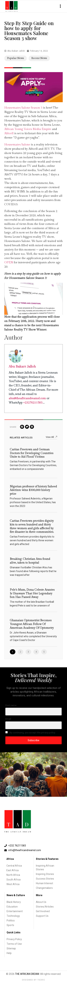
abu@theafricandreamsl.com (27, 398)
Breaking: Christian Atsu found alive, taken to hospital (30, 560)
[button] (60, 6)
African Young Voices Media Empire (27, 129)
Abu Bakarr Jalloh (22, 366)
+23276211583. (33, 402)
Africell (9, 133)
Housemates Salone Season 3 (23, 107)
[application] (33, 299)
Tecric (41, 979)
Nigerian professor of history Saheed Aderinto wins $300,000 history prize (33, 490)
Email (8, 719)
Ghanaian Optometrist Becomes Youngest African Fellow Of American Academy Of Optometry (32, 624)
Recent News (39, 58)
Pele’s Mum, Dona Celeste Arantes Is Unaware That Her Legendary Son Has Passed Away (32, 593)
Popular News (15, 58)
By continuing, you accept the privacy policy (32, 732)
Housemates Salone (17, 144)
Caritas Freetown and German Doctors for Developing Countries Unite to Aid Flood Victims (31, 453)
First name (10, 705)
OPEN (8, 262)
